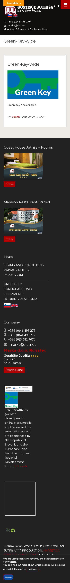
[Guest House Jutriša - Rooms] (23, 166)
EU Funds (20, 466)
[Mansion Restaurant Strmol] (23, 221)
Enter (9, 184)
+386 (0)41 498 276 (19, 21)
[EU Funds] (18, 388)
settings (33, 569)
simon (16, 116)
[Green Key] (11, 399)
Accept (8, 577)
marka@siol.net (16, 25)
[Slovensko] (7, 305)
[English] (14, 305)
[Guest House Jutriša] (35, 10)
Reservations (14, 369)
